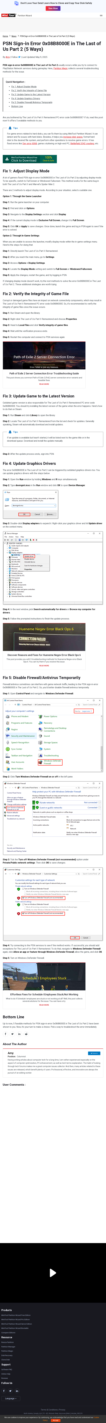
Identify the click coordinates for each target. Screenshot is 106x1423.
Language (10, 1398)
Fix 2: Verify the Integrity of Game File (29, 90)
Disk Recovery (6, 1355)
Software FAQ (6, 1370)
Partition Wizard (25, 15)
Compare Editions (8, 1333)
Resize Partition (7, 1342)
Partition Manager (8, 1347)
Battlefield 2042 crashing (82, 143)
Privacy (62, 1410)
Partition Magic (60, 68)
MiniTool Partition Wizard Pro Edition (15, 1320)
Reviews (4, 1378)
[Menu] (102, 15)
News (14, 36)
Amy (8, 57)
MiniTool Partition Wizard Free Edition (16, 1315)
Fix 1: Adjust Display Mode (24, 86)
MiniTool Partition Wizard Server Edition (16, 1324)
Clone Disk (5, 1360)
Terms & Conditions (49, 1410)
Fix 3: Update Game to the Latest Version (31, 94)
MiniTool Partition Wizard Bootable (14, 1328)
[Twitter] (19, 57)
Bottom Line (17, 106)
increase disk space (73, 137)
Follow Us (95, 1053)
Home (5, 36)
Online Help (5, 1374)
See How (53, 8)
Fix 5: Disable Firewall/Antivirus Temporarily (31, 102)
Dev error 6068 (29, 143)
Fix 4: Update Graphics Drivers (25, 98)
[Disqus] (53, 1120)
